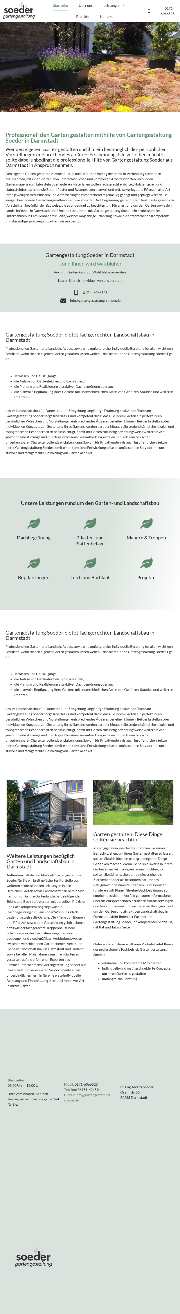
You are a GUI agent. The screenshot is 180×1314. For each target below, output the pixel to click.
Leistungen (112, 5)
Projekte (82, 16)
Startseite (60, 5)
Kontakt (106, 16)
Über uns (86, 5)
